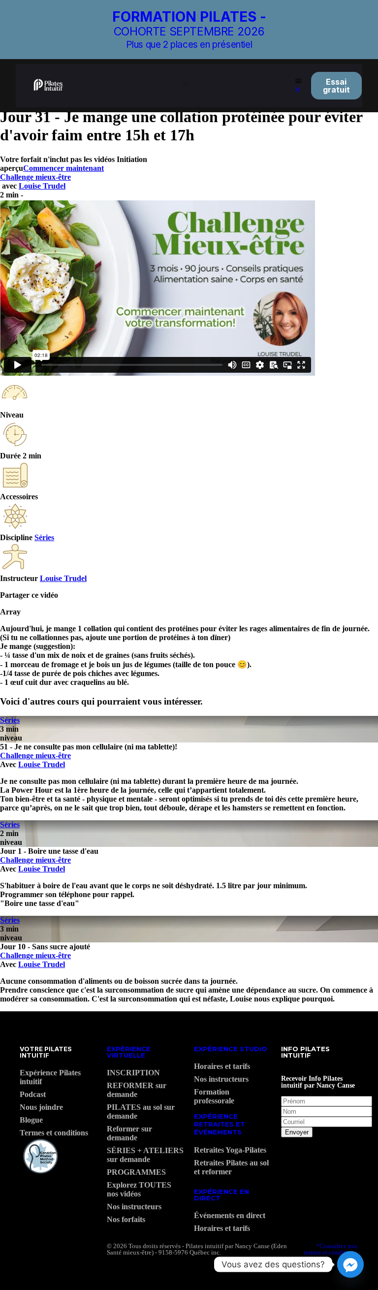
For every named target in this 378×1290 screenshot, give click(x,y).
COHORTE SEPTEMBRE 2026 (189, 31)
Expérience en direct (221, 1195)
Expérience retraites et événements (219, 1123)
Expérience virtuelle (129, 1052)
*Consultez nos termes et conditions (330, 1249)
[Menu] (298, 81)
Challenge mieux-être (35, 177)
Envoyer (297, 1132)
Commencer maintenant (63, 168)
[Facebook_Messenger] (350, 1264)
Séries (44, 537)
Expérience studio (230, 1049)
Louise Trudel (42, 186)
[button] (185, 83)
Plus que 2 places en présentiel (189, 44)
